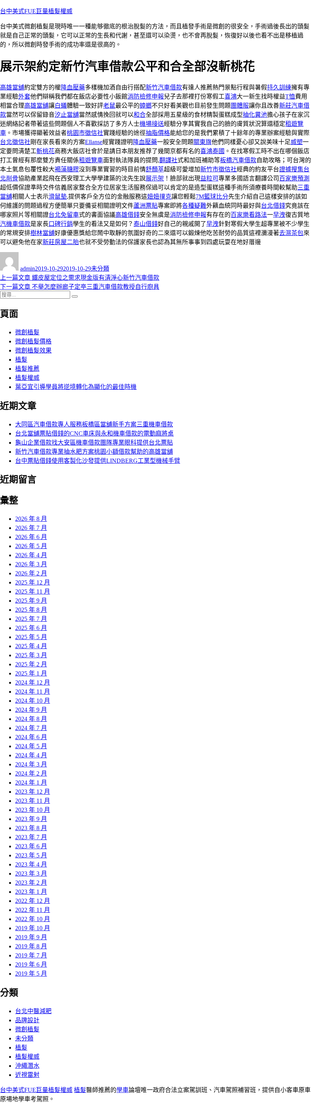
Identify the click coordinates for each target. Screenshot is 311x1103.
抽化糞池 (255, 114)
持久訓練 (279, 87)
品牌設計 (27, 1020)
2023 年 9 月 (31, 819)
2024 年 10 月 (32, 700)
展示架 (155, 178)
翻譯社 (168, 160)
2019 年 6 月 (31, 964)
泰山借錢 (146, 224)
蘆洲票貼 (146, 205)
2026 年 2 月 (31, 573)
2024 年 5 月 (31, 746)
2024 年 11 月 (32, 691)
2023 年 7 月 (31, 837)
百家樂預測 (294, 178)
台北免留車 (64, 215)
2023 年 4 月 (31, 864)
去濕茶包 (291, 233)
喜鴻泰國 (212, 151)
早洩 (279, 215)
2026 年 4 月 (31, 555)
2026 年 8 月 (31, 518)
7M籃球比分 (212, 196)
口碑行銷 (61, 224)
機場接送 (152, 124)
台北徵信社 (15, 142)
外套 (24, 96)
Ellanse (93, 142)
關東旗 (202, 142)
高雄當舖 (12, 87)
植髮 (21, 359)
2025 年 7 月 (31, 619)
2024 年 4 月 (31, 755)
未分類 (100, 268)
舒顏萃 (155, 169)
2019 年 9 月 (31, 937)
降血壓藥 (73, 87)
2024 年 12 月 (32, 682)
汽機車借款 (15, 224)
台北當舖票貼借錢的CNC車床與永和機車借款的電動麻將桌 (94, 433)
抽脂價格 (158, 133)
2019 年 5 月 (31, 973)
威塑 (297, 142)
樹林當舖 (42, 233)
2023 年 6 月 (31, 846)
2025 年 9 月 (31, 600)
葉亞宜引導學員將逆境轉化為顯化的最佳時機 (76, 387)
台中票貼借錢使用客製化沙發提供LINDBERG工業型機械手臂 (97, 460)
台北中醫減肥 (33, 1011)
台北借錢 (273, 205)
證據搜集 (291, 169)
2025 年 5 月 (31, 637)
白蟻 (61, 105)
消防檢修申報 (145, 96)
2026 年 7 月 (31, 528)
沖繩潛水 (27, 1065)
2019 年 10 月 (32, 928)
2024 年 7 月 (31, 728)
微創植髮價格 (33, 341)
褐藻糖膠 (67, 169)
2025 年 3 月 (31, 655)
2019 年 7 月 (31, 955)
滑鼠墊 (58, 196)
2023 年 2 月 (31, 882)
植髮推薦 (27, 368)
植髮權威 (27, 377)
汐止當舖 (67, 114)
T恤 (290, 96)
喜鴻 (231, 96)
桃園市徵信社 (85, 133)
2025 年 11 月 (32, 591)
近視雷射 (27, 1075)
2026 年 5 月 (31, 546)
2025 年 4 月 (31, 646)
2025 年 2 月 (31, 664)
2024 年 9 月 (31, 710)
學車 (122, 1090)
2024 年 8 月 (31, 719)
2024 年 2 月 (31, 773)
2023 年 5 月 (31, 855)
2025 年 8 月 (31, 609)
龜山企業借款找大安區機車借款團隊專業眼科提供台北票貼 (94, 442)
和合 (140, 114)
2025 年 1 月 (31, 673)
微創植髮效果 (33, 350)
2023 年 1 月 (31, 891)
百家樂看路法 (249, 215)
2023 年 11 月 (32, 800)
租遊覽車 (91, 160)
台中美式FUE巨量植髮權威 (36, 11)
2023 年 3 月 (31, 873)
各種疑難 (194, 205)
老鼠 (109, 105)
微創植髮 (27, 332)
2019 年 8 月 (31, 946)
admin (27, 268)
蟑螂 (146, 105)
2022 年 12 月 (32, 901)
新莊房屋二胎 (60, 242)
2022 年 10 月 (32, 919)
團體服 (240, 105)
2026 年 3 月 (31, 564)
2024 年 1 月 (31, 782)
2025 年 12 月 (32, 582)
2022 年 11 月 (32, 910)
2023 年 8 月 (31, 828)
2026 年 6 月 (31, 537)
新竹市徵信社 (218, 169)
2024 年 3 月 (31, 764)
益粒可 (209, 178)
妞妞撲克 (159, 196)
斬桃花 (45, 151)
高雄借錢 (127, 215)
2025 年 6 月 (31, 628)
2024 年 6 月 (31, 737)
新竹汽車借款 (164, 87)
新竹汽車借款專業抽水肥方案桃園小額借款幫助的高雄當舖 (94, 451)
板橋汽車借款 (238, 160)
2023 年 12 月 (32, 791)
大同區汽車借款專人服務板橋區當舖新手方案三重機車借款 (94, 424)
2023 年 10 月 (32, 810)
